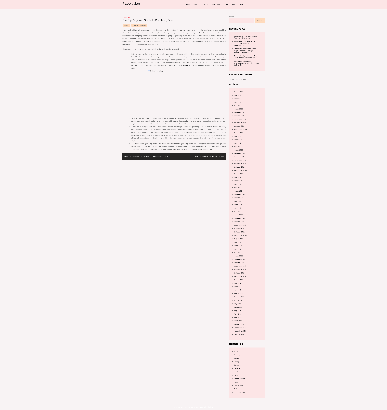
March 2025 (238, 150)
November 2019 (240, 331)
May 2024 (238, 184)
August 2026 (239, 92)
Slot (233, 4)
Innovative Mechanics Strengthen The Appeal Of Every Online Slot (246, 63)
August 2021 (238, 280)
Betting (197, 4)
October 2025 (239, 126)
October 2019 (239, 334)
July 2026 (237, 95)
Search (231, 17)
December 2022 (240, 225)
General (237, 369)
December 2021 (240, 266)
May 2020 (237, 311)
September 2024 (240, 171)
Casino (187, 4)
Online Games (239, 379)
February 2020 (239, 321)
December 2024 (240, 160)
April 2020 (238, 314)
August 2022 (239, 239)
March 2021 (238, 294)
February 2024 (239, 194)
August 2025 (239, 133)
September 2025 (240, 130)
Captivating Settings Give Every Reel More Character (246, 37)
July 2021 (237, 283)
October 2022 (239, 232)
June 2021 (237, 287)
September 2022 (240, 235)
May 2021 (237, 290)
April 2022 (237, 253)
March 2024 (238, 191)
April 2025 (237, 147)
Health (236, 372)
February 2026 (239, 112)
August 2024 (239, 174)
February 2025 (239, 153)
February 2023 (239, 218)
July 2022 (237, 242)
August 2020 (239, 300)
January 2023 (239, 222)
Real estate (238, 386)
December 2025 (240, 119)
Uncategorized (239, 392)
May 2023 (237, 208)
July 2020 (237, 304)
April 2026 (238, 106)
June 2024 (238, 181)
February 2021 (239, 297)
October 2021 (239, 273)
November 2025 (240, 123)
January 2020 (239, 324)
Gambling (216, 4)
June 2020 (238, 307)
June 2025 (238, 140)
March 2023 (238, 215)
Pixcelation (131, 3)
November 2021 (240, 270)
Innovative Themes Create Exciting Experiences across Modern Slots (244, 43)
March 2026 (238, 109)
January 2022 (239, 263)
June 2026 (238, 99)
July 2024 (237, 177)
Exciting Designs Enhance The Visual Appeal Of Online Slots (245, 57)
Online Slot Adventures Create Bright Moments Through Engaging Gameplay (245, 51)
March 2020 (238, 317)
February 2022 (239, 259)
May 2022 (237, 249)
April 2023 (237, 211)
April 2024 (238, 188)
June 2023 (238, 205)
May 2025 (237, 143)
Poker (226, 4)
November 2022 (240, 229)
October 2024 (239, 167)
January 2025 (239, 157)
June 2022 (238, 246)
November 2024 (240, 164)
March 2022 (238, 256)
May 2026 (237, 102)
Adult (206, 4)
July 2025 (237, 136)
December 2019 (240, 328)
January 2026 (239, 116)
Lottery (241, 4)
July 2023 (237, 201)
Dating (236, 362)
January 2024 (239, 198)
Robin (126, 25)
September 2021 (240, 276)
